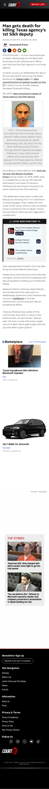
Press (4, 705)
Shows (4, 685)
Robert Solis (22, 79)
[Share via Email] (19, 50)
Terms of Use (7, 725)
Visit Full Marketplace (37, 342)
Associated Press (18, 45)
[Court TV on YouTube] (31, 741)
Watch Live (38, 4)
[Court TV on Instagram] (18, 741)
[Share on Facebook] (5, 50)
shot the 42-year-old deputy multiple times (24, 173)
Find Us (5, 689)
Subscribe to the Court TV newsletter (17, 661)
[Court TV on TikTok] (38, 741)
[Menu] (4, 4)
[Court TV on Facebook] (11, 741)
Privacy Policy (8, 721)
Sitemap (5, 673)
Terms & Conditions (10, 717)
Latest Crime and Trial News (14, 681)
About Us (6, 701)
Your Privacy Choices (10, 730)
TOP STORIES (16, 538)
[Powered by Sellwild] (42, 492)
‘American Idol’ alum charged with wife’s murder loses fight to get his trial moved (24, 566)
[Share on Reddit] (14, 50)
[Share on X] (9, 50)
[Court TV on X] (24, 741)
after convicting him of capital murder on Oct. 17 (24, 82)
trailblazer (18, 298)
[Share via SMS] (24, 50)
